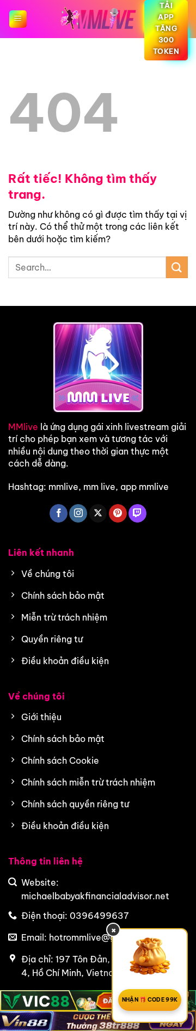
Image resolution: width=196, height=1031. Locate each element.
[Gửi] (177, 267)
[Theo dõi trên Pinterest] (118, 513)
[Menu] (18, 19)
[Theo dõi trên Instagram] (78, 513)
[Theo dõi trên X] (98, 513)
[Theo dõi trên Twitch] (137, 513)
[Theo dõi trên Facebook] (59, 513)
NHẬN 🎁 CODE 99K (150, 999)
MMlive (23, 426)
